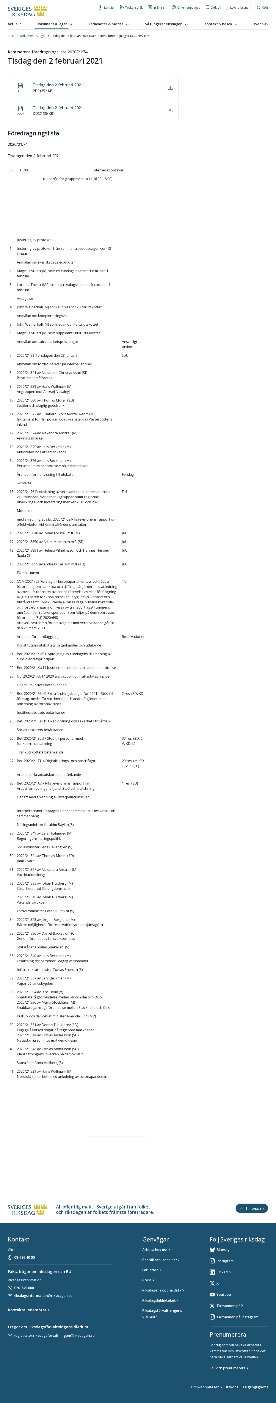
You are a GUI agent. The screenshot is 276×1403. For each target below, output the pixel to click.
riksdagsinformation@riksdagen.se (43, 1295)
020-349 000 (24, 1287)
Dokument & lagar (33, 36)
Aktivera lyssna (239, 7)
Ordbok (216, 7)
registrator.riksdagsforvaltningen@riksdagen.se (54, 1335)
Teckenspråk (134, 7)
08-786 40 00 (24, 1257)
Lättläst (109, 7)
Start (11, 36)
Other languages (188, 7)
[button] (54, 24)
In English (159, 7)
